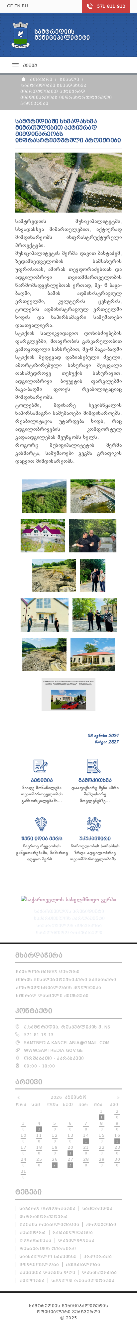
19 (55, 1150)
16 (117, 1138)
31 (23, 1174)
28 (86, 1162)
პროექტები (101, 1224)
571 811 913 (111, 6)
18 (39, 1150)
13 (70, 1138)
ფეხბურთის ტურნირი (48, 1248)
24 (23, 1162)
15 (101, 1138)
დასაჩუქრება (99, 1272)
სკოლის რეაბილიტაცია (83, 1280)
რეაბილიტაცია (73, 1232)
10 (23, 1138)
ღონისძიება (36, 1240)
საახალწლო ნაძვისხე (48, 1256)
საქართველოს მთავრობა (68, 925)
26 (55, 1162)
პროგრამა (97, 1256)
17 (23, 1150)
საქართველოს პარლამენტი (68, 918)
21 (86, 1150)
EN (18, 6)
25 (39, 1162)
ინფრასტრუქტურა (44, 1216)
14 (86, 1138)
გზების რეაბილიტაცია (49, 1224)
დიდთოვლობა (39, 1264)
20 (70, 1150)
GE (10, 6)
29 (101, 1162)
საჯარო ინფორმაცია (48, 1208)
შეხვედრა (33, 1232)
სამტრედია (97, 1208)
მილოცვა (32, 1280)
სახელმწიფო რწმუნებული (68, 932)
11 (39, 1138)
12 (55, 1138)
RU (25, 6)
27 (70, 1162)
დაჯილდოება (76, 1240)
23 (117, 1150)
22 (101, 1150)
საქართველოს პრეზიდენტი (68, 911)
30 (117, 1162)
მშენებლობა (83, 1264)
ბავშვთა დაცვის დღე (47, 1272)
